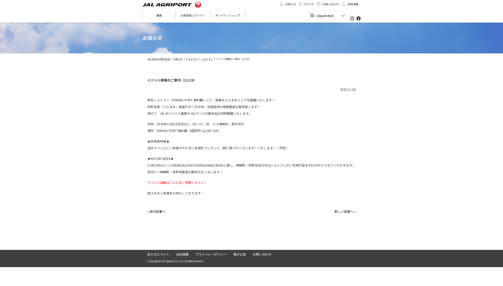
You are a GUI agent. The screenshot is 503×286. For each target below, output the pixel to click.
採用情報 (353, 4)
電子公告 (239, 254)
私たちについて (158, 254)
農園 (159, 15)
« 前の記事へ (156, 211)
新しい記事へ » (345, 211)
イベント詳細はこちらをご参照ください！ (177, 182)
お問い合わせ (330, 4)
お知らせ (290, 4)
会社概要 (182, 254)
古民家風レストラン (193, 15)
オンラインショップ (227, 15)
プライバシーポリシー (211, 254)
